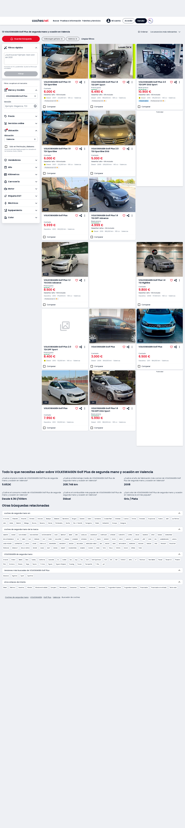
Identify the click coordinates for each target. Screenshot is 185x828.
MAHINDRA (52, 543)
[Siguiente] (86, 61)
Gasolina (21, 587)
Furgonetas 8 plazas (114, 587)
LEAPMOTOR (18, 543)
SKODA (55, 548)
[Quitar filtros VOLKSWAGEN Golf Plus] (63, 39)
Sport (22, 576)
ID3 (111, 559)
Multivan (142, 559)
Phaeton (177, 559)
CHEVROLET (93, 535)
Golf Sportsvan (96, 559)
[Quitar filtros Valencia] (77, 39)
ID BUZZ (123, 559)
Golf (87, 559)
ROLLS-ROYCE (25, 548)
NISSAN (140, 543)
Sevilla (68, 523)
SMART (63, 548)
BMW (70, 535)
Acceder (129, 21)
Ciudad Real (108, 518)
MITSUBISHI (122, 543)
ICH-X (92, 539)
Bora (27, 559)
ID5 (116, 559)
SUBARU (82, 548)
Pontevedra (58, 523)
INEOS (99, 539)
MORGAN (132, 543)
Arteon (13, 559)
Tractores (82, 587)
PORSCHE (6, 548)
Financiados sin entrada (158, 587)
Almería (31, 518)
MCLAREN (80, 543)
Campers (53, 587)
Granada (142, 518)
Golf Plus (47, 597)
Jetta (130, 559)
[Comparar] (44, 106)
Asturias (40, 518)
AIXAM (13, 535)
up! (104, 564)
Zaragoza (123, 523)
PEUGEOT (163, 543)
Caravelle (51, 559)
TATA (104, 548)
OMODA (149, 543)
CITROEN (112, 535)
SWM (97, 548)
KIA (156, 539)
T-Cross (42, 564)
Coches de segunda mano (17, 597)
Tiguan (50, 564)
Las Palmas (175, 518)
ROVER (35, 548)
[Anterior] (44, 61)
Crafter (64, 559)
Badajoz (48, 518)
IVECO (121, 539)
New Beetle (152, 559)
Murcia (34, 523)
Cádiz (89, 518)
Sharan (20, 564)
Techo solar (173, 587)
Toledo (97, 523)
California (42, 559)
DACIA (137, 535)
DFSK (152, 535)
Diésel (5, 587)
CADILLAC (84, 535)
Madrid (18, 523)
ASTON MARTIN (46, 535)
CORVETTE (122, 535)
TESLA (111, 548)
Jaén (167, 518)
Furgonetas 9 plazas (130, 587)
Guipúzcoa (151, 518)
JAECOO (128, 539)
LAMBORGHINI (164, 539)
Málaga (26, 523)
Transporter (88, 564)
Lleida (11, 523)
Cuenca (126, 518)
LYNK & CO (43, 543)
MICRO (107, 543)
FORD (50, 539)
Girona (134, 518)
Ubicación (9, 135)
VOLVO (126, 548)
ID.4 (105, 559)
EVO (30, 539)
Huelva (160, 518)
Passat (160, 559)
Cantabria (98, 518)
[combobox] (21, 106)
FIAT (44, 539)
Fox (82, 559)
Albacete (15, 518)
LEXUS (27, 543)
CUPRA (130, 535)
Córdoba (117, 518)
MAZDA (71, 543)
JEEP (143, 539)
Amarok (5, 559)
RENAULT (15, 548)
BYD (76, 535)
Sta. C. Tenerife (77, 523)
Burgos (74, 518)
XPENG (133, 548)
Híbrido (29, 587)
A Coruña (6, 518)
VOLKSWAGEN (36, 597)
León (4, 523)
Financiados (144, 587)
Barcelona (66, 518)
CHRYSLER (103, 535)
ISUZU (114, 539)
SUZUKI (90, 548)
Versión (7, 102)
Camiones (102, 587)
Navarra (42, 523)
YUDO (140, 548)
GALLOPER (58, 539)
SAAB (42, 548)
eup (76, 559)
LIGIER (34, 543)
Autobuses (92, 587)
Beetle (20, 559)
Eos (71, 559)
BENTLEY (63, 535)
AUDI (56, 535)
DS (18, 539)
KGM (149, 539)
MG (101, 543)
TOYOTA (118, 548)
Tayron (34, 564)
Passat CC (169, 559)
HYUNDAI (84, 539)
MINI (114, 543)
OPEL (156, 543)
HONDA (67, 539)
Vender (141, 21)
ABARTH (5, 535)
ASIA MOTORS (34, 535)
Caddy (34, 559)
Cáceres (82, 518)
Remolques (63, 587)
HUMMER (75, 539)
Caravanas (73, 587)
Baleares (56, 518)
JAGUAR (136, 539)
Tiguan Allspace (61, 564)
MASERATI (62, 543)
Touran (79, 564)
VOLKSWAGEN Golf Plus (55, 215)
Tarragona (88, 523)
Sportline (30, 576)
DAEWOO (145, 535)
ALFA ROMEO (22, 535)
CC (58, 559)
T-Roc (97, 564)
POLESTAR (172, 543)
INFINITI (106, 539)
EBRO (23, 539)
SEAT (48, 548)
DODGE (160, 535)
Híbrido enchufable (41, 587)
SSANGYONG (72, 548)
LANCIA (174, 539)
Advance (6, 576)
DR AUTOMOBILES (8, 539)
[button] (113, 21)
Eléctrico (12, 587)
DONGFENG (168, 535)
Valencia (56, 597)
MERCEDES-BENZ (91, 543)
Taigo (27, 564)
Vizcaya (114, 523)
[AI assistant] (150, 20)
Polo (4, 564)
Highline (14, 576)
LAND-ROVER (7, 543)
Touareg (71, 564)
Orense (50, 523)
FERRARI (36, 539)
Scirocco (12, 564)
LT (135, 559)
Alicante (23, 518)
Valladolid (105, 523)
